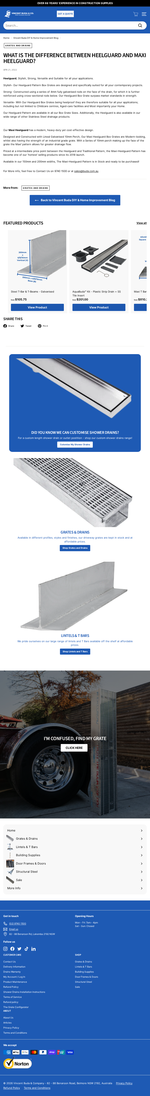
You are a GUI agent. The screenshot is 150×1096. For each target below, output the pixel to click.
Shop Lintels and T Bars (75, 651)
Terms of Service (12, 997)
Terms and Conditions (15, 1032)
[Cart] (135, 14)
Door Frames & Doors (86, 976)
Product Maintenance (15, 981)
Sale (77, 986)
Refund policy (10, 1002)
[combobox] (75, 25)
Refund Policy (11, 986)
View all (142, 222)
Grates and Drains (18, 45)
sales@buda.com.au (86, 171)
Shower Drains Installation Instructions (24, 991)
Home (6, 38)
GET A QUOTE (65, 14)
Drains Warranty (12, 971)
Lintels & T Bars (83, 966)
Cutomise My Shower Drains (75, 444)
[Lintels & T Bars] (75, 596)
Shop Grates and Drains (75, 548)
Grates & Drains (83, 961)
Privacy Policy (11, 1027)
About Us (8, 1017)
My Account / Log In (14, 976)
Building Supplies (84, 971)
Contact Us (9, 961)
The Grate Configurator (16, 1007)
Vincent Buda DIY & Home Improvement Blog (35, 38)
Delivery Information (14, 966)
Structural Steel (83, 981)
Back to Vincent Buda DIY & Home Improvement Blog (77, 200)
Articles (7, 1022)
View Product (37, 307)
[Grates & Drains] (75, 492)
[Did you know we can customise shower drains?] (75, 392)
